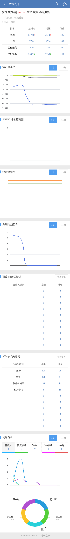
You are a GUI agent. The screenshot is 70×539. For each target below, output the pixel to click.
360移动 (48, 447)
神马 (61, 447)
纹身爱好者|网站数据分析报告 (26, 12)
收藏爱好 (18, 17)
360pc (35, 447)
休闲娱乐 (7, 17)
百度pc (8, 447)
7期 (53, 67)
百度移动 (21, 447)
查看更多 (61, 277)
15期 (63, 67)
